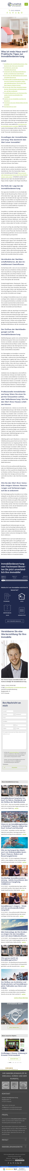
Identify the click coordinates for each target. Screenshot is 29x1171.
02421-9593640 (15, 10)
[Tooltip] (27, 1166)
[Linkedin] (19, 13)
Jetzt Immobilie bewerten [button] (14, 621)
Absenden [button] (14, 767)
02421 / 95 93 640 (10, 1105)
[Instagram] (22, 13)
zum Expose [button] (14, 1059)
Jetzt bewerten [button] (14, 1027)
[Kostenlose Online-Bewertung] (14, 1013)
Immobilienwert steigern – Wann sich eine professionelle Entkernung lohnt (13, 908)
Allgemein (3, 577)
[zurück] (2, 1049)
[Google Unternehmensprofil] (13, 13)
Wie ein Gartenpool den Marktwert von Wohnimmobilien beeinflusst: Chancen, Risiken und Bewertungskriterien (14, 853)
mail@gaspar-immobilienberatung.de (12, 1107)
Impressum (8, 1158)
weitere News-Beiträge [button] (21, 998)
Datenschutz (15, 1158)
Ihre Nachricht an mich (10, 106)
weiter (17, 808)
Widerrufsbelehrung (9, 1160)
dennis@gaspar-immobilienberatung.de (15, 687)
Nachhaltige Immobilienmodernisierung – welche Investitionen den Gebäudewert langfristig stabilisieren (14, 881)
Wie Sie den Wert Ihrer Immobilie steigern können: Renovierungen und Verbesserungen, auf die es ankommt (15, 89)
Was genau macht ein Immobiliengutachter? (9, 959)
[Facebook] (7, 13)
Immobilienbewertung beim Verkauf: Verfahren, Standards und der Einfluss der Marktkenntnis (13, 800)
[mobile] (26, 4)
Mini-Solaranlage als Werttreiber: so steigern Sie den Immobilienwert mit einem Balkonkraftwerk (14, 934)
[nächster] (26, 1049)
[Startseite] (14, 4)
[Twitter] (10, 13)
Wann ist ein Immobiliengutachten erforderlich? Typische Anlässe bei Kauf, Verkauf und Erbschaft (14, 826)
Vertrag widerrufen (19, 1160)
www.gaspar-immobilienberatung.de (12, 1109)
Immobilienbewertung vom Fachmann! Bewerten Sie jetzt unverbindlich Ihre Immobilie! (15, 95)
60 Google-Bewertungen (22, 1169)
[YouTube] (16, 13)
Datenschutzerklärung (14, 752)
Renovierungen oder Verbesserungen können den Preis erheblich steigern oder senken (14, 175)
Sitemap (21, 1158)
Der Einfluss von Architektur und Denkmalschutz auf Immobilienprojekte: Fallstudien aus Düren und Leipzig (14, 985)
